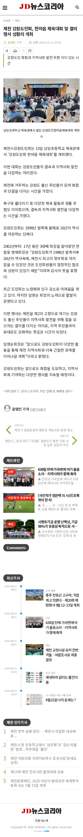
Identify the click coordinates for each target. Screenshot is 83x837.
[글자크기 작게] (23, 50)
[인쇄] (15, 50)
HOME (6, 20)
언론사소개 (41, 820)
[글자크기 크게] (29, 50)
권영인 (12, 42)
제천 (17, 20)
